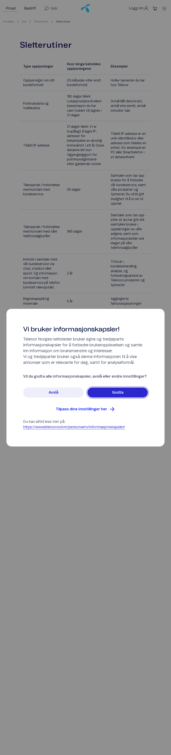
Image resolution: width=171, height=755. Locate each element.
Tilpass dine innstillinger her (81, 409)
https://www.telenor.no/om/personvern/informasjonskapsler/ (74, 427)
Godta (117, 392)
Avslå (53, 392)
